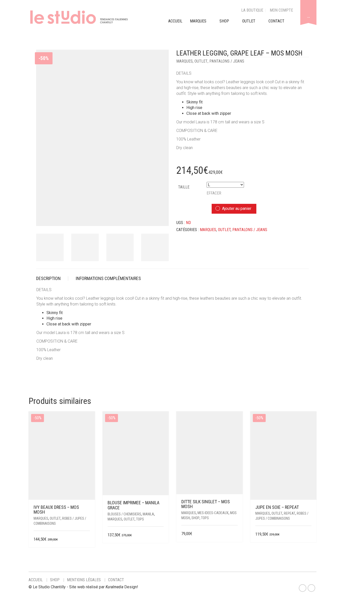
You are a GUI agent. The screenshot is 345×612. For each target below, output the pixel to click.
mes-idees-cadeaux (213, 513)
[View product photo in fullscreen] (160, 217)
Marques (184, 61)
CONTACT (276, 21)
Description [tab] (48, 278)
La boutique (252, 10)
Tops (140, 519)
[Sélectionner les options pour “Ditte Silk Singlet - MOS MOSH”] (234, 534)
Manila (148, 514)
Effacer (214, 193)
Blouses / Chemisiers (124, 514)
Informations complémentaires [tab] (108, 278)
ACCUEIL (175, 21)
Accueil (36, 579)
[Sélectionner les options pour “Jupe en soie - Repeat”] (308, 534)
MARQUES (198, 21)
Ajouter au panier (236, 208)
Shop (224, 21)
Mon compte (281, 10)
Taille (183, 187)
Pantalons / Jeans (226, 61)
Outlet (201, 61)
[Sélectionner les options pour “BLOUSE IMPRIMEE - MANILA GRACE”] (160, 535)
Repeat (289, 513)
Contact (116, 579)
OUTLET (248, 21)
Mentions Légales (84, 579)
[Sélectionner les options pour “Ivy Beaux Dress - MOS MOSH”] (86, 539)
